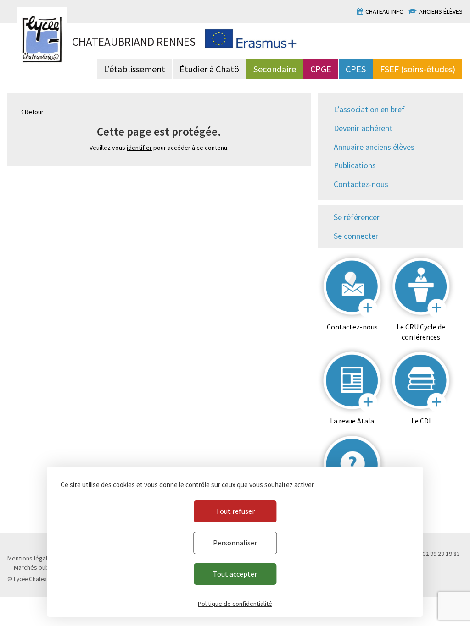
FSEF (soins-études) (417, 69)
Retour (33, 112)
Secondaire (274, 69)
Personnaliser (235, 542)
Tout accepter (235, 573)
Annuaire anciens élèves (374, 147)
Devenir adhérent (363, 128)
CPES (356, 69)
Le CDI (421, 420)
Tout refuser (235, 511)
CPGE (320, 69)
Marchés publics (36, 567)
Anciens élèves (441, 11)
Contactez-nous (361, 184)
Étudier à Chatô (209, 69)
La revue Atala (352, 420)
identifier (139, 147)
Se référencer (357, 217)
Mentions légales (30, 558)
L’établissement (134, 69)
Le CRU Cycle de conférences (421, 332)
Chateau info (384, 11)
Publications (355, 165)
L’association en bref (369, 109)
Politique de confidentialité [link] (235, 603)
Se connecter (356, 236)
